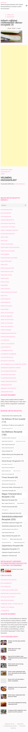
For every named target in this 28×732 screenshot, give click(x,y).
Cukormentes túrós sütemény (12, 415)
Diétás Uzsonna (17, 470)
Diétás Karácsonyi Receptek (12, 454)
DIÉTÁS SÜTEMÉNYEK (6, 316)
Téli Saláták (4, 539)
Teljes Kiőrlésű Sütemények (8, 374)
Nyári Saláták (20, 503)
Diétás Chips (4, 240)
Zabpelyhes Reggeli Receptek (11, 552)
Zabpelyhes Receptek (11, 549)
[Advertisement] (14, 105)
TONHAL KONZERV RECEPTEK (9, 381)
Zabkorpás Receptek (6, 542)
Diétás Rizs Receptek (6, 306)
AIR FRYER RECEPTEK (6, 209)
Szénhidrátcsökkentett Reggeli (12, 523)
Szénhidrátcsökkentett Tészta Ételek (10, 529)
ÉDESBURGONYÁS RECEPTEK (8, 333)
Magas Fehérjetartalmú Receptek (12, 495)
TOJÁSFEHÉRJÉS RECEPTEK (8, 378)
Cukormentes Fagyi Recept (8, 223)
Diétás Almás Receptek (7, 441)
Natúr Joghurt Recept (8, 503)
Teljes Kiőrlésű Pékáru (8, 532)
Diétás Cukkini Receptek (8, 444)
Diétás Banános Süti (20, 441)
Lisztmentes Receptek (9, 490)
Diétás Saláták (4, 309)
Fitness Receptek (10, 477)
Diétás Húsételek (7, 451)
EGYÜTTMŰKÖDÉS (6, 586)
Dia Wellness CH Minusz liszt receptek (13, 425)
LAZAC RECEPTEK (5, 347)
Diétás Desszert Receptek (8, 251)
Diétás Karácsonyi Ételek (7, 268)
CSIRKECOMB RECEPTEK (7, 220)
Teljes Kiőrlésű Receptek (11, 536)
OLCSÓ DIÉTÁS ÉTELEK (7, 357)
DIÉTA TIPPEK (4, 237)
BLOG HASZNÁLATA (6, 583)
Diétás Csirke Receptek (7, 244)
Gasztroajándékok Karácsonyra (9, 480)
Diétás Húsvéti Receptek (8, 447)
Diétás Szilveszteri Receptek (8, 467)
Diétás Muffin (4, 285)
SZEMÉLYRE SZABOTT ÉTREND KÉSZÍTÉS (12, 604)
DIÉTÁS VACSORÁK (6, 330)
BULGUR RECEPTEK (6, 213)
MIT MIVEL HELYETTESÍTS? (8, 597)
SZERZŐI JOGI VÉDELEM (7, 607)
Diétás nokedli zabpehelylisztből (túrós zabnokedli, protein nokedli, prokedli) (17, 673)
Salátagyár (4, 2)
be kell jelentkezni (19, 184)
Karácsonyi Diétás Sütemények (12, 487)
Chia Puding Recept (6, 216)
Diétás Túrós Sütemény (7, 326)
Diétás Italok (4, 264)
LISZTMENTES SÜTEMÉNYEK (8, 354)
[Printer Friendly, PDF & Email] (14, 28)
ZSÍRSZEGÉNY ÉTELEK (7, 391)
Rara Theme (14, 726)
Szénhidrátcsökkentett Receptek (12, 518)
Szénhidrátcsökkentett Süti (12, 526)
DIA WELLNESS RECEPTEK (8, 233)
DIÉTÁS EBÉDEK (5, 254)
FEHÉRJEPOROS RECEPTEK (8, 336)
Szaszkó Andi (10, 17)
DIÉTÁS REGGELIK (5, 302)
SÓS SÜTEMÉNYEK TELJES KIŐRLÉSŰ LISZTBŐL (14, 364)
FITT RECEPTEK (5, 340)
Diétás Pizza (4, 295)
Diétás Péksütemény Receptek (9, 292)
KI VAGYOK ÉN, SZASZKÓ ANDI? (9, 590)
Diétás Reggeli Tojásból (7, 464)
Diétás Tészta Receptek (7, 319)
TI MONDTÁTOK (5, 610)
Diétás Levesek (5, 282)
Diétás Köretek (5, 278)
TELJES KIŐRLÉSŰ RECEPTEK (8, 371)
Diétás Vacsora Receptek (8, 474)
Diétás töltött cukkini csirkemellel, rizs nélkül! (6, 172)
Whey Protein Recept (16, 539)
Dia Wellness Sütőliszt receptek (9, 437)
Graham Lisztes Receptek (8, 343)
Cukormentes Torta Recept (8, 227)
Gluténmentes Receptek (8, 484)
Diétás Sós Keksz (6, 470)
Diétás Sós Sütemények (7, 312)
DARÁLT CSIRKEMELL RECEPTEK (9, 230)
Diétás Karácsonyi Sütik (7, 271)
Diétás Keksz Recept (6, 275)
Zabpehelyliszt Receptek (12, 546)
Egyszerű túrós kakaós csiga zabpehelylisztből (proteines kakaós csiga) (17, 658)
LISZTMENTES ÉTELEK (7, 350)
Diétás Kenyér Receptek (7, 457)
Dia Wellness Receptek (12, 433)
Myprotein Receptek (9, 500)
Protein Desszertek (9, 507)
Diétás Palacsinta (5, 288)
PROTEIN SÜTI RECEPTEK (7, 361)
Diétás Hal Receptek (6, 261)
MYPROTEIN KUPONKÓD (7, 600)
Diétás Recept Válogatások (13, 461)
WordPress (13, 728)
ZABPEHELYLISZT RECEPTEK (8, 388)
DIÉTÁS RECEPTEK (6, 299)
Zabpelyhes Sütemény (9, 555)
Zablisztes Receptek (19, 542)
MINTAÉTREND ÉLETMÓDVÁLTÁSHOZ (11, 593)
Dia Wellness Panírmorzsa (7, 428)
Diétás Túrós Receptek (7, 323)
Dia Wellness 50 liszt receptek (13, 420)
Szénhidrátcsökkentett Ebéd (11, 513)
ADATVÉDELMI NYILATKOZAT (9, 579)
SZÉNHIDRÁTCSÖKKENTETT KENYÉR (10, 367)
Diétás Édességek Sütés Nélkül (9, 257)
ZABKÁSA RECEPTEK (6, 385)
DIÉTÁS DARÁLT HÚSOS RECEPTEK (10, 247)
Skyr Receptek (5, 509)
